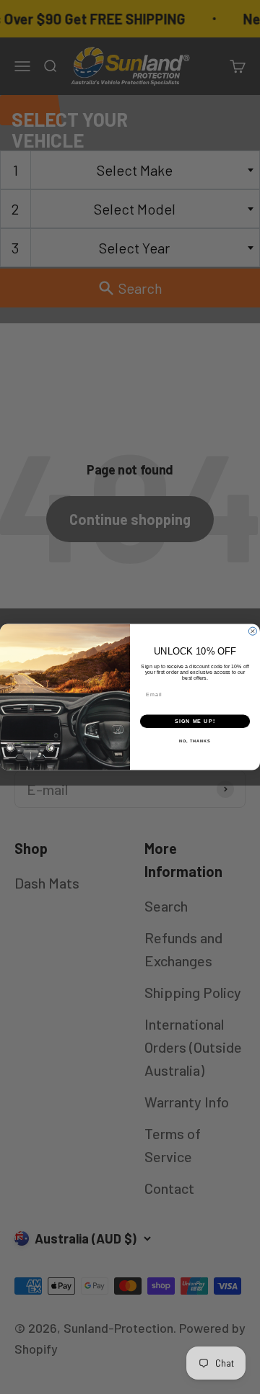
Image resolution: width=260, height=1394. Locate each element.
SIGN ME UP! (195, 721)
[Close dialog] (252, 631)
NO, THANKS (195, 741)
